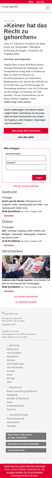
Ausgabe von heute (10, 331)
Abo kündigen (14, 352)
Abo (31, 1)
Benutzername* (13, 153)
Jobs (9, 382)
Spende (40, 1)
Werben (11, 360)
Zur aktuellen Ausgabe (26, 302)
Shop (9, 402)
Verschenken (12, 251)
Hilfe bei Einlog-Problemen (26, 186)
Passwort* (11, 162)
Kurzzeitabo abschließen (26, 296)
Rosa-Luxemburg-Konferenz (22, 391)
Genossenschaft (15, 418)
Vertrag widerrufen (16, 450)
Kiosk (10, 374)
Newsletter (12, 356)
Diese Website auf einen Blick (15, 337)
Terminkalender (15, 367)
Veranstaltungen (15, 363)
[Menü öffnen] (47, 7)
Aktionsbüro (13, 422)
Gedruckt (9, 192)
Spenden (11, 426)
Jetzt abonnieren (26, 131)
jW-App (11, 378)
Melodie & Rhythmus (18, 398)
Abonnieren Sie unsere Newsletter (23, 444)
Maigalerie (12, 394)
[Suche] (42, 7)
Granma (11, 409)
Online (7, 222)
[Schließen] (49, 471)
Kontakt (11, 371)
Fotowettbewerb (15, 405)
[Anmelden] (48, 1)
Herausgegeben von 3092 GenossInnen (19, 334)
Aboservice (13, 349)
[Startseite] (10, 8)
